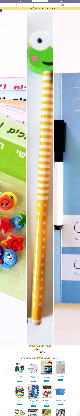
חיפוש (34, 1)
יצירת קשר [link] (22, 4)
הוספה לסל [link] (60, 380)
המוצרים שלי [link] (50, 4)
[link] (1, 10)
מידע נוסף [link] (33, 405)
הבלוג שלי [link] (27, 4)
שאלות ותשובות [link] (33, 4)
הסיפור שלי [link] (44, 4)
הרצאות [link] (39, 4)
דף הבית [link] (55, 4)
